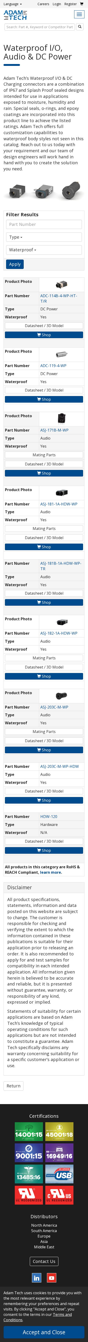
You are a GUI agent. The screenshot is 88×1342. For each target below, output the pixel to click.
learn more (50, 872)
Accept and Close (44, 1332)
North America (44, 1225)
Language (11, 4)
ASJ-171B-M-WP (54, 430)
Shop (46, 334)
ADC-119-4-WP (53, 365)
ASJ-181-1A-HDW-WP (58, 504)
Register (70, 4)
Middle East (44, 1247)
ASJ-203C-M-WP (54, 707)
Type (14, 237)
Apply (15, 264)
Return (13, 1086)
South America (44, 1230)
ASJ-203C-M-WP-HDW (59, 766)
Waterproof (21, 249)
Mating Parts (44, 454)
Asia (44, 1241)
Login (57, 4)
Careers (43, 4)
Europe (44, 1236)
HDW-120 (48, 816)
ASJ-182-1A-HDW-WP (58, 633)
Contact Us (44, 1261)
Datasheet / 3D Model (44, 325)
